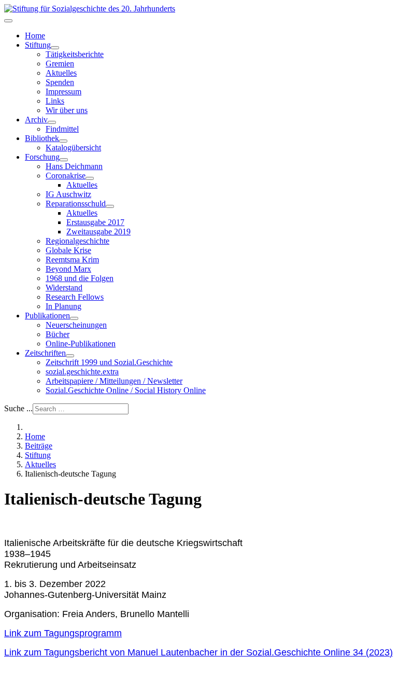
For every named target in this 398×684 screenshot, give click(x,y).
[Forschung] (64, 159)
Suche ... (18, 408)
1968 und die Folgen (79, 278)
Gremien (60, 63)
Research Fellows (75, 296)
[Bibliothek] (63, 141)
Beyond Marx (68, 268)
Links (55, 100)
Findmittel (62, 128)
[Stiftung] (55, 47)
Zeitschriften (45, 352)
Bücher (57, 334)
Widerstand (64, 287)
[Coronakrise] (90, 178)
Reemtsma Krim (72, 259)
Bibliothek (42, 138)
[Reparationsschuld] (110, 206)
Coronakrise (66, 175)
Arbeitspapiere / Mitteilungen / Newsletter (114, 380)
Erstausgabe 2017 (95, 222)
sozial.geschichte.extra (82, 371)
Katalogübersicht (73, 147)
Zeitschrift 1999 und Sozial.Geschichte (109, 362)
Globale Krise (68, 250)
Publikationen (47, 315)
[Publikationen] (74, 318)
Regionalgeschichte (77, 240)
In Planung (63, 306)
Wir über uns (67, 110)
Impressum (63, 91)
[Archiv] (52, 122)
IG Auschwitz (68, 194)
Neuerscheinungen (76, 324)
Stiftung (38, 44)
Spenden (60, 82)
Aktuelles (61, 72)
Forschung (42, 156)
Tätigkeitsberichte (75, 54)
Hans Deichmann (74, 166)
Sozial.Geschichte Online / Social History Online (126, 390)
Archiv (36, 119)
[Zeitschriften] (70, 355)
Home (35, 35)
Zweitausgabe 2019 (98, 231)
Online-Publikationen (81, 343)
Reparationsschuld (76, 203)
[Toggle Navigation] (8, 20)
